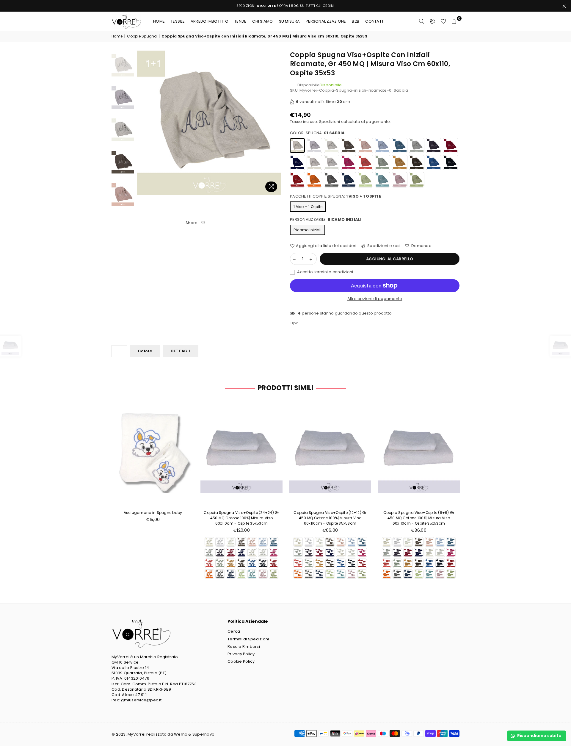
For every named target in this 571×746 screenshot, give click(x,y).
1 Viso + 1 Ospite (308, 206)
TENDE (240, 21)
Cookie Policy (241, 661)
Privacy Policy (241, 654)
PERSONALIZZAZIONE (326, 21)
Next (276, 123)
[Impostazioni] (432, 21)
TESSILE (178, 21)
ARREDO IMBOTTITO (209, 21)
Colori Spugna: (317, 133)
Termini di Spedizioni (248, 639)
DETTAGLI (181, 351)
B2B (355, 21)
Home (159, 21)
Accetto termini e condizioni (324, 272)
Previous (142, 123)
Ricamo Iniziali (307, 229)
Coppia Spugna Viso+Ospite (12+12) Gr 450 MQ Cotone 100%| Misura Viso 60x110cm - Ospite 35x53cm (330, 518)
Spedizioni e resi (383, 245)
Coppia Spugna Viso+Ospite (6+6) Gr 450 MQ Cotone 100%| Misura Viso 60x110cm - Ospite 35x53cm (418, 518)
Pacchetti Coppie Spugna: (335, 196)
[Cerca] (421, 21)
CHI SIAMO (262, 21)
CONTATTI (375, 21)
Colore (145, 351)
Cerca (234, 631)
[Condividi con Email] (203, 223)
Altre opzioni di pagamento (374, 298)
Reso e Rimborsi (244, 646)
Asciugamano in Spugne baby (153, 512)
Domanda (421, 245)
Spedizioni (329, 121)
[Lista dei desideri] (443, 21)
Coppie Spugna (142, 36)
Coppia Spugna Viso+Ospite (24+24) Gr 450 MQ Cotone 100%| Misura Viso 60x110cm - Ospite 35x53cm (241, 518)
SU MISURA (289, 21)
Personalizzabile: (326, 219)
